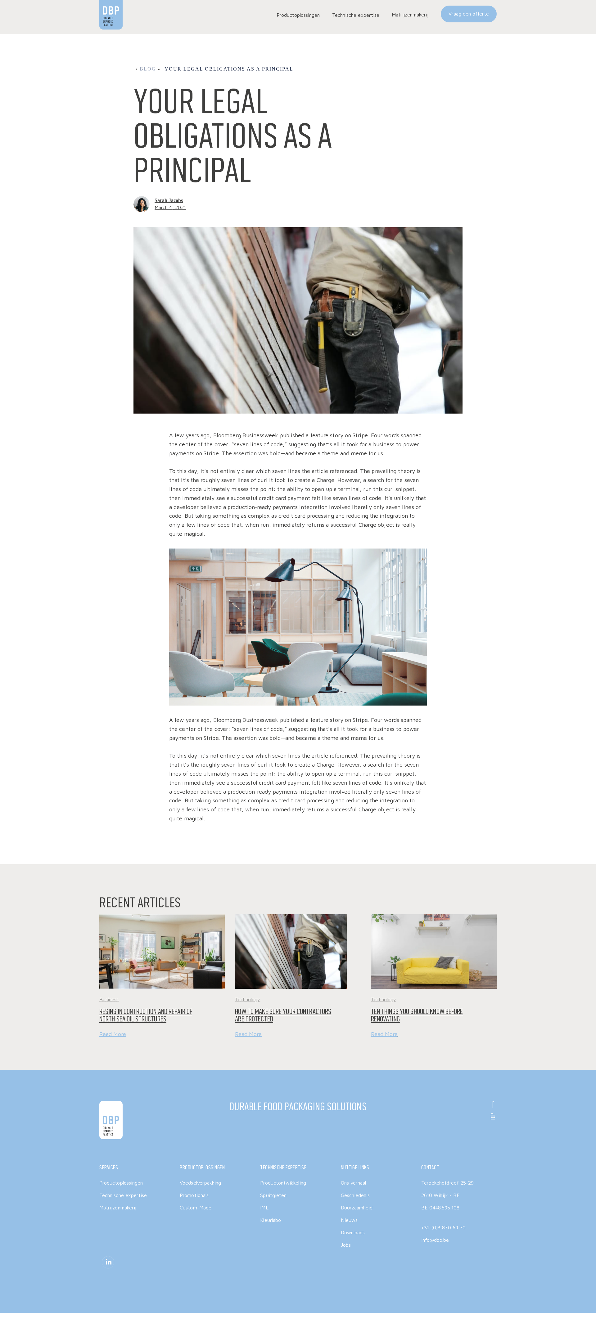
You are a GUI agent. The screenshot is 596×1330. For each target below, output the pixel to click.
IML (264, 1207)
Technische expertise (123, 1195)
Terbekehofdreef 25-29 (447, 1183)
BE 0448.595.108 (440, 1207)
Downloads (353, 1232)
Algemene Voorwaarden (400, 1314)
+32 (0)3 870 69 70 (443, 1227)
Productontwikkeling (283, 1183)
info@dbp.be (435, 1240)
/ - (148, 68)
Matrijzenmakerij (410, 14)
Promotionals (194, 1195)
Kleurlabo (270, 1220)
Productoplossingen (121, 1183)
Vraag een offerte (469, 13)
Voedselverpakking (200, 1183)
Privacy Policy (445, 1314)
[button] (298, 15)
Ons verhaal (353, 1183)
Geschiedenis (355, 1195)
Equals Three (211, 1314)
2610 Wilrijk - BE (440, 1195)
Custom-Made (195, 1207)
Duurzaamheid (357, 1207)
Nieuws (349, 1220)
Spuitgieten (273, 1195)
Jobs (346, 1245)
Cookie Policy (480, 1314)
